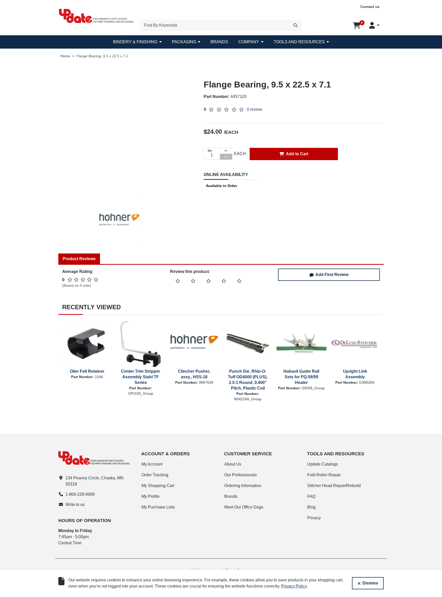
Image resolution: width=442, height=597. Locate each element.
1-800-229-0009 (80, 494)
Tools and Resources (299, 42)
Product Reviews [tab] (79, 259)
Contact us (370, 7)
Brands (219, 42)
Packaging (184, 42)
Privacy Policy (294, 586)
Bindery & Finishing (135, 42)
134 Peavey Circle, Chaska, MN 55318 (94, 481)
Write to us (75, 504)
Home (65, 56)
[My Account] (374, 25)
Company (248, 42)
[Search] (295, 25)
